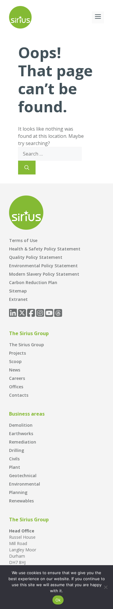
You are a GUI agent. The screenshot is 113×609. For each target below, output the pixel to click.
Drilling (16, 450)
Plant (14, 467)
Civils (14, 459)
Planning (18, 492)
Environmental (24, 484)
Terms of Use (23, 240)
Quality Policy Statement (35, 257)
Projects (17, 353)
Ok (58, 600)
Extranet (18, 299)
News (14, 370)
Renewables (21, 501)
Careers (17, 378)
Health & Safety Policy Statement (44, 249)
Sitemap (18, 291)
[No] (105, 587)
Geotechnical (22, 475)
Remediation (22, 442)
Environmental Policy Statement (43, 265)
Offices (16, 386)
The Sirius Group (26, 344)
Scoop (15, 361)
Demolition (21, 425)
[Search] (27, 167)
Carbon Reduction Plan (33, 282)
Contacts (18, 395)
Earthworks (21, 433)
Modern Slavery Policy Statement (44, 274)
